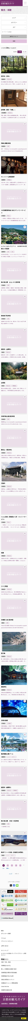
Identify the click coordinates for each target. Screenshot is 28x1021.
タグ (14, 27)
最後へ (7, 868)
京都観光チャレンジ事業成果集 (9, 983)
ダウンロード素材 (6, 933)
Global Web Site (5, 986)
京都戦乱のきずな (6, 965)
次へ (3, 868)
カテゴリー (14, 22)
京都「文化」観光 (6, 962)
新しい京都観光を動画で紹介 (9, 969)
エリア (14, 17)
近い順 (24, 51)
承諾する (23, 1018)
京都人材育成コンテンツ (7, 979)
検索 (14, 41)
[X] (11, 885)
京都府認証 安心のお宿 (7, 976)
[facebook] (14, 885)
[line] (17, 885)
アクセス (3, 938)
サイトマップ (4, 950)
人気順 (19, 51)
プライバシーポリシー (7, 941)
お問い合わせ (4, 945)
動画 (2, 930)
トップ (10, 873)
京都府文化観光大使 (6, 990)
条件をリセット (14, 36)
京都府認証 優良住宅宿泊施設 (9, 972)
